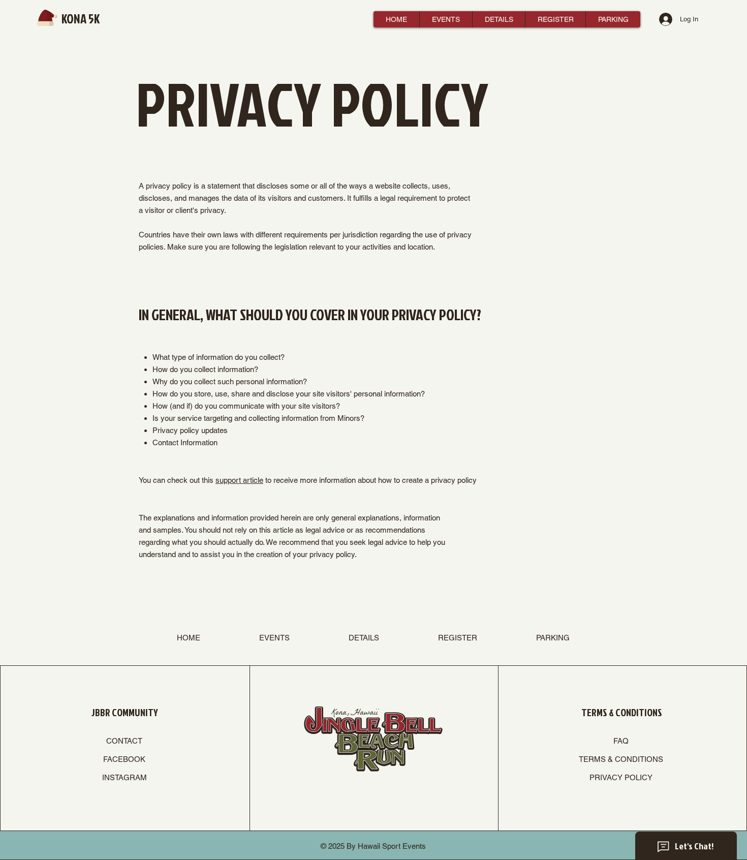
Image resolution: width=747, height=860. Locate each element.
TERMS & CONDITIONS (621, 759)
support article (239, 480)
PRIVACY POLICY (620, 777)
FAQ (621, 740)
